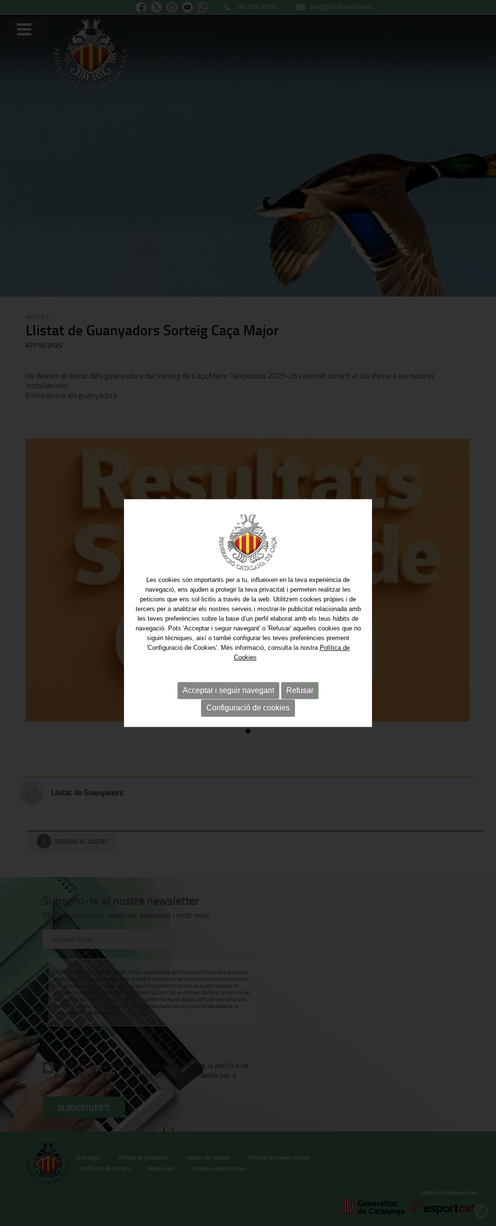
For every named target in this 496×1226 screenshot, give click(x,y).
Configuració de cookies (248, 708)
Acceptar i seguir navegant (228, 690)
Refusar (299, 690)
